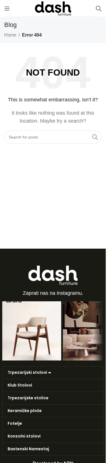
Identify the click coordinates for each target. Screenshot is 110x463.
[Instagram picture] (31, 330)
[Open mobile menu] (7, 8)
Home (10, 35)
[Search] (98, 8)
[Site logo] (53, 8)
